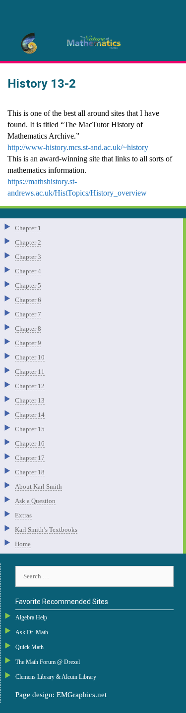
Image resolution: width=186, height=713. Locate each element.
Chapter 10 (30, 357)
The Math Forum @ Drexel (47, 662)
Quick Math (29, 647)
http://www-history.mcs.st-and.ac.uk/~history (77, 147)
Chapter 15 (30, 429)
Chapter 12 (30, 386)
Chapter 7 (28, 314)
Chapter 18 (30, 472)
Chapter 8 (28, 328)
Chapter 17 (30, 457)
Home (23, 544)
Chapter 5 (28, 285)
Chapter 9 (28, 343)
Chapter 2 (28, 242)
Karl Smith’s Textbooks (46, 529)
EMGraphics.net (82, 695)
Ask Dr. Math (31, 632)
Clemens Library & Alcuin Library (55, 676)
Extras (23, 515)
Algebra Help (31, 617)
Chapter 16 (30, 443)
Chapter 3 (28, 256)
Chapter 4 (28, 271)
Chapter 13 (30, 400)
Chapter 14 (30, 414)
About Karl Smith (38, 486)
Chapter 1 (28, 228)
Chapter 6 (28, 300)
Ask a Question (35, 501)
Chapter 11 (30, 371)
